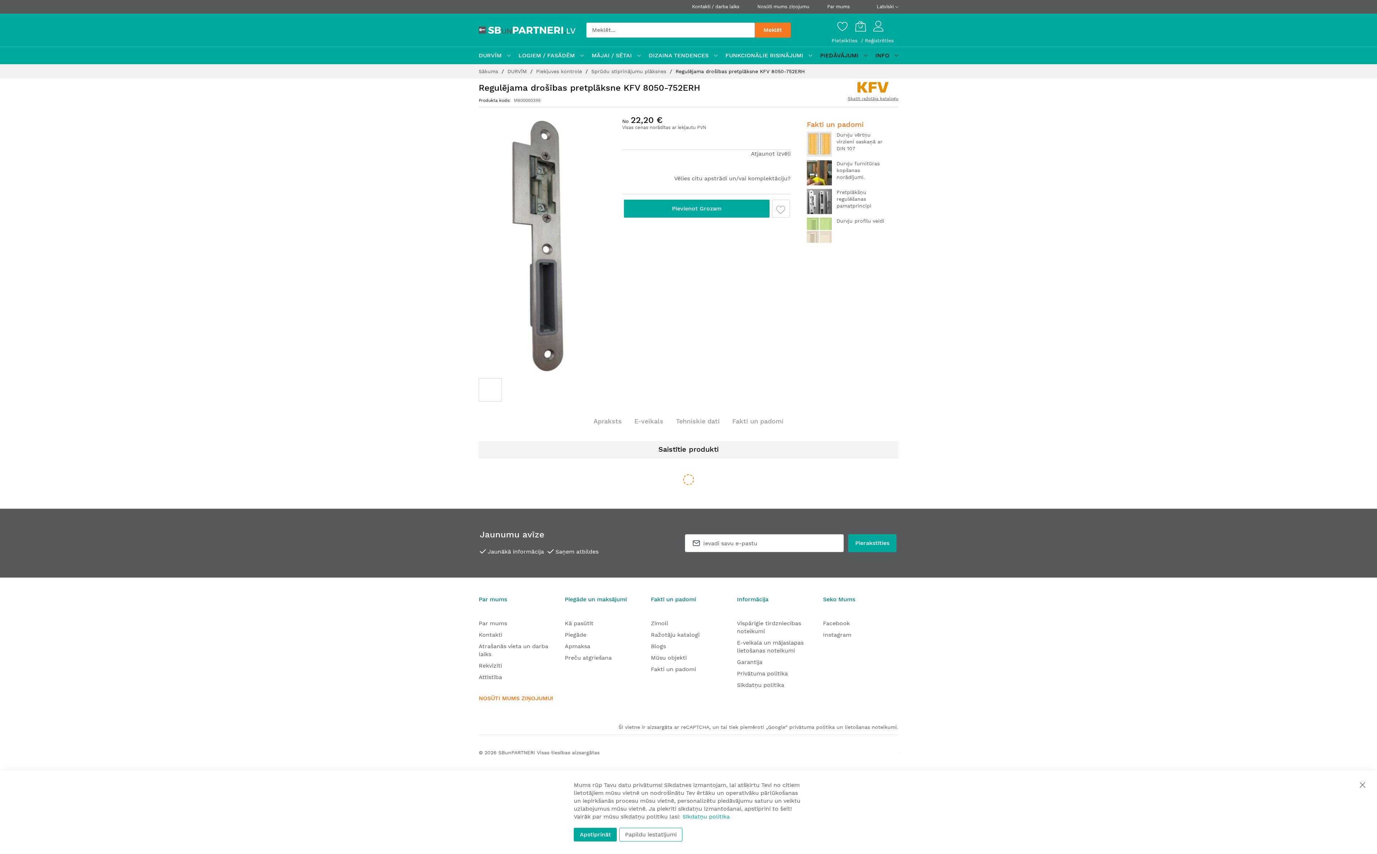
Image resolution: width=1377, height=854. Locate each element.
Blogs (658, 646)
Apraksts (607, 421)
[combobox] (670, 30)
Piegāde (575, 634)
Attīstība (490, 677)
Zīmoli (659, 623)
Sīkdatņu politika (760, 685)
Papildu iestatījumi (651, 834)
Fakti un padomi (758, 421)
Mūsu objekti (669, 657)
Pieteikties (845, 40)
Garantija (749, 662)
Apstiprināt (595, 834)
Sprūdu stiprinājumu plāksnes (629, 71)
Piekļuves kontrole (560, 71)
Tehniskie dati (698, 421)
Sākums (489, 71)
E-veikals (648, 421)
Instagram (837, 634)
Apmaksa (577, 646)
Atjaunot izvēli (771, 153)
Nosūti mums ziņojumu (783, 6)
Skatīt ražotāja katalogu (873, 98)
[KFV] (873, 87)
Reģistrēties (879, 40)
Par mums (838, 6)
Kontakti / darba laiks (715, 6)
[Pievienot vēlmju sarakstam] (781, 209)
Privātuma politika (762, 673)
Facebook (836, 623)
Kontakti (490, 634)
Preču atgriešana (588, 657)
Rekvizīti (490, 665)
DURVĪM (518, 71)
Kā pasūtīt (579, 623)
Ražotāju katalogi (675, 634)
